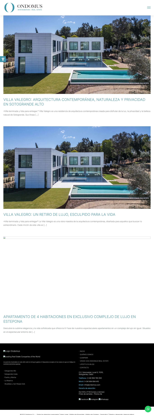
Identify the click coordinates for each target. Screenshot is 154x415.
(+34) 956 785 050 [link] (94, 378)
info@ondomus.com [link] (92, 385)
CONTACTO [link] (84, 367)
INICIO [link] (82, 351)
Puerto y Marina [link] (10, 377)
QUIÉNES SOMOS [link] (86, 354)
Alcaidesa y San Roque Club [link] (15, 384)
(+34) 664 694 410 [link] (91, 381)
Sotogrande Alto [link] (10, 371)
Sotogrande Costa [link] (11, 374)
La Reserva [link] (9, 380)
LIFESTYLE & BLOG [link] (87, 364)
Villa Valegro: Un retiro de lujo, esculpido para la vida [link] (59, 214)
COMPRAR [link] (84, 358)
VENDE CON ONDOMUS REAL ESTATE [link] (94, 361)
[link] (3, 59)
